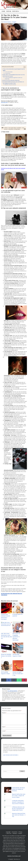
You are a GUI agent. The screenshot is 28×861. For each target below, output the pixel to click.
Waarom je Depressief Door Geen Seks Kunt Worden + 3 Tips (18, 815)
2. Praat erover (7, 73)
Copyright (8, 832)
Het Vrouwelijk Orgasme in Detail (5, 672)
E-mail (4, 731)
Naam (4, 726)
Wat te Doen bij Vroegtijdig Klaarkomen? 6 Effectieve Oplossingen (16, 637)
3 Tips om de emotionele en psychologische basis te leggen (14, 69)
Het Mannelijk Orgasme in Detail (17, 655)
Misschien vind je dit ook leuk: (10, 84)
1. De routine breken (8, 71)
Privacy (20, 832)
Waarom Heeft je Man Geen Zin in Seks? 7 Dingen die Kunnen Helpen (18, 795)
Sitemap (15, 833)
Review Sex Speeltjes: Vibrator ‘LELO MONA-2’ (6, 656)
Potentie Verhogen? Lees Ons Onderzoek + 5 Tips (18, 673)
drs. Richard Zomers (12, 690)
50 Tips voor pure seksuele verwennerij (11, 80)
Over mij (8, 11)
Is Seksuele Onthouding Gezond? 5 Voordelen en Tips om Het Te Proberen (18, 802)
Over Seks (15, 11)
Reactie (4, 712)
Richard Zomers (7, 22)
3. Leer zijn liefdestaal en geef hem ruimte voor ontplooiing (13, 78)
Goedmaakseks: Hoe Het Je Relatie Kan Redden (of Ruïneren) (18, 789)
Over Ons (9, 833)
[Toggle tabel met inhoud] (23, 67)
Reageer (14, 22)
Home (3, 11)
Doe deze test (4, 102)
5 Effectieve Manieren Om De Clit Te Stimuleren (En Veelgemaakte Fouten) (18, 808)
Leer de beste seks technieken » (11, 755)
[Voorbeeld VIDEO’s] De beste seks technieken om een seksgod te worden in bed (13, 82)
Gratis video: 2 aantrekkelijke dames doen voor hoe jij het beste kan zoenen (14, 75)
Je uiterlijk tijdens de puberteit (17, 615)
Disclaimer (14, 832)
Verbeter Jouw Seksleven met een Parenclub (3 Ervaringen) (5, 617)
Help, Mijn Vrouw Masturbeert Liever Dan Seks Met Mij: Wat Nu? (6, 636)
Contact (20, 833)
